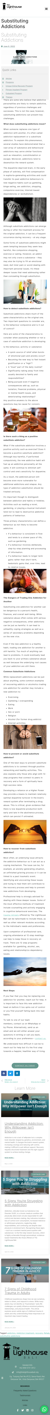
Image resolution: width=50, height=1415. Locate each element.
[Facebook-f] (17, 1410)
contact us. (40, 1038)
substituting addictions (10, 1336)
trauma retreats (11, 915)
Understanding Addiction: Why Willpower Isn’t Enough (24, 1127)
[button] (46, 9)
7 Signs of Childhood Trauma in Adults (20, 1291)
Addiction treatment (25, 1333)
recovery (39, 1333)
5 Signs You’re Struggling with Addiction (24, 1203)
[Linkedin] (27, 1410)
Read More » (9, 1158)
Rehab (46, 1333)
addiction (11, 1333)
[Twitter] (22, 1410)
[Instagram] (32, 1410)
